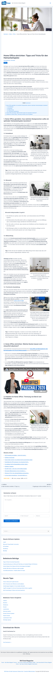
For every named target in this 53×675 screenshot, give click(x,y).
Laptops (5, 600)
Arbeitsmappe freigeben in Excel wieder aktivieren (14, 586)
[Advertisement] (26, 44)
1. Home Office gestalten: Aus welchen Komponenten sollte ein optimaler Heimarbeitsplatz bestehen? (26, 105)
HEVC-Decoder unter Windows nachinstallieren (13, 583)
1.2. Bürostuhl (9, 108)
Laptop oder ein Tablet (19, 300)
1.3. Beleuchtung (10, 109)
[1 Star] (4, 478)
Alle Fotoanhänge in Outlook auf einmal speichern (14, 590)
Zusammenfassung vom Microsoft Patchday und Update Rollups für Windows (20, 564)
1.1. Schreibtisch (10, 106)
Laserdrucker (6, 609)
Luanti (4, 542)
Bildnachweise (32, 671)
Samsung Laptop (7, 611)
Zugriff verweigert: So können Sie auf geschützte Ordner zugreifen (17, 588)
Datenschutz (20, 671)
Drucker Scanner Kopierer (8, 613)
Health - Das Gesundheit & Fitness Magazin (42, 662)
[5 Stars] (10, 478)
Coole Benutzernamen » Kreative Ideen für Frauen (14, 570)
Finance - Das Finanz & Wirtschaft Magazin (22, 662)
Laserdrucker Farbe (7, 617)
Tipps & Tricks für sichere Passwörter (11, 562)
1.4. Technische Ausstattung (12, 111)
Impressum (15, 671)
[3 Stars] (7, 478)
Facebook (26, 671)
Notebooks (5, 604)
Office (5, 62)
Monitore (5, 602)
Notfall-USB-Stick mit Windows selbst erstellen (13, 568)
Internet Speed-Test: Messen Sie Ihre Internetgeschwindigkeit (16, 566)
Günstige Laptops (7, 619)
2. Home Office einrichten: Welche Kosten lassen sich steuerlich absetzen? (21, 112)
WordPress (5, 548)
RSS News (6, 671)
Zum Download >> (7, 642)
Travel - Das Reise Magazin (7, 662)
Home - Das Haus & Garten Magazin (24, 664)
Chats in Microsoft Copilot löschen (10, 581)
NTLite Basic (6, 546)
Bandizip (5, 550)
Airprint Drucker (6, 615)
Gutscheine (34, 664)
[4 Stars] (8, 478)
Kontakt (10, 671)
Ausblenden (28, 102)
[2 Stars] (5, 478)
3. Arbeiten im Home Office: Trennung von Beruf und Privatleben (19, 114)
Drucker (5, 607)
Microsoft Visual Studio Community (11, 544)
